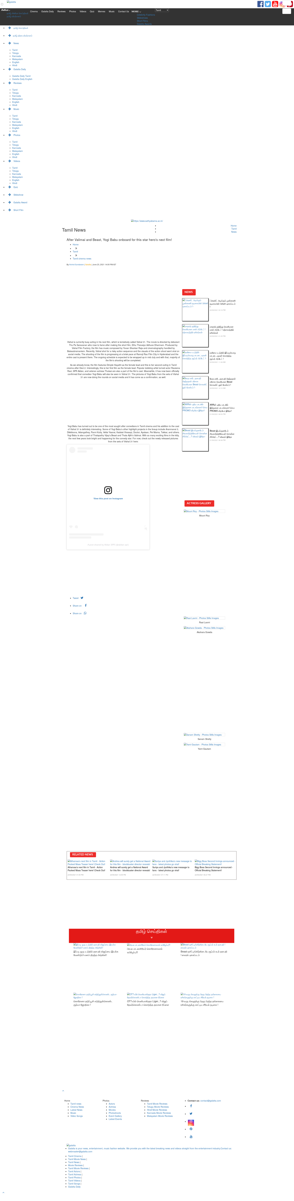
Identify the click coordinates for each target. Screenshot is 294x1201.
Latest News (76, 1109)
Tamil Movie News (77, 1159)
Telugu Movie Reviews (158, 1106)
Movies (112, 1109)
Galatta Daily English (22, 79)
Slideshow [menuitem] (18, 194)
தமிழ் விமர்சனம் (14, 16)
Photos (72, 11)
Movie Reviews (75, 1165)
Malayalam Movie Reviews (160, 1115)
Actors (112, 1103)
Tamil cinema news (82, 258)
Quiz (92, 11)
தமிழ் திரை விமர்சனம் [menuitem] (22, 35)
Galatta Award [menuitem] (20, 202)
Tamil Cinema (74, 1156)
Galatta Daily (47, 11)
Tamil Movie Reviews (157, 1103)
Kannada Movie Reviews (159, 1112)
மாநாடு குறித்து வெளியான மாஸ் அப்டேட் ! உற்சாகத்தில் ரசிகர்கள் (222, 329)
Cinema (34, 11)
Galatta (88, 264)
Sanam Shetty (204, 738)
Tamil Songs (74, 1183)
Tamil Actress (75, 1174)
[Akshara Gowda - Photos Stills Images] (204, 628)
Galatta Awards (144, 23)
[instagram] (191, 1121)
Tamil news (75, 1103)
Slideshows (142, 17)
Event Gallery (115, 1115)
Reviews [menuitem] (17, 82)
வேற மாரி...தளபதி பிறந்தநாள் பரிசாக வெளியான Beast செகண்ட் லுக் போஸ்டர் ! (223, 381)
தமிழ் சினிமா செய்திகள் (17, 13)
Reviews (61, 11)
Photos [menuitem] (16, 135)
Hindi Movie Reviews (157, 1109)
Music (112, 11)
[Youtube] (275, 3)
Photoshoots (115, 1112)
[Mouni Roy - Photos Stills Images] (204, 511)
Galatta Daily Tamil (21, 75)
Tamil (234, 228)
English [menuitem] (15, 62)
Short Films (142, 20)
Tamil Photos (74, 1177)
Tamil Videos (74, 1180)
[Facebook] (191, 1106)
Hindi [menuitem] (14, 65)
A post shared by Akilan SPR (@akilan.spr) (108, 544)
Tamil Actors (74, 1171)
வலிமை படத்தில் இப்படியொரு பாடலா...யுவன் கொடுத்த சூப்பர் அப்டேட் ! (223, 355)
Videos (83, 11)
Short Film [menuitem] (18, 210)
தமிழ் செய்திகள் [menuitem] (20, 27)
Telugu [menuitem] (15, 52)
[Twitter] (191, 1113)
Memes (101, 11)
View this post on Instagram (108, 498)
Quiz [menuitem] (15, 187)
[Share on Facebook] (260, 3)
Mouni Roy (204, 515)
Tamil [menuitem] (14, 49)
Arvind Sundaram (76, 264)
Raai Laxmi (204, 622)
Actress (112, 1106)
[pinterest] (191, 1129)
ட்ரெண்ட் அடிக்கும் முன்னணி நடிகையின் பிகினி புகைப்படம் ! (223, 303)
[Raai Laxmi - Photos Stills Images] (204, 618)
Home (234, 225)
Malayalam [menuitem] (17, 59)
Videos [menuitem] (16, 161)
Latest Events (115, 1118)
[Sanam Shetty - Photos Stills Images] (204, 734)
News (234, 231)
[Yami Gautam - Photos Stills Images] (204, 744)
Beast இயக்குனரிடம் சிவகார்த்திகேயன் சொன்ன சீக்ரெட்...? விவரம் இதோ (222, 433)
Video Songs (76, 1115)
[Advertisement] (123, 317)
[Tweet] (267, 3)
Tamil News (74, 1162)
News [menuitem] (16, 43)
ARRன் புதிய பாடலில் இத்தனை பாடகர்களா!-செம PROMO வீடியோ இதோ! (222, 407)
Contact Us (123, 11)
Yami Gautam (204, 748)
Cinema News (77, 1106)
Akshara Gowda (204, 632)
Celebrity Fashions (146, 14)
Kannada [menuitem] (16, 56)
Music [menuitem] (16, 109)
